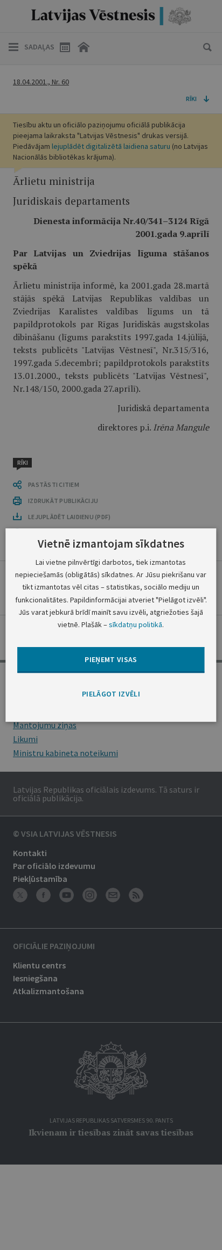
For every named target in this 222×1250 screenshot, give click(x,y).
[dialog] (110, 625)
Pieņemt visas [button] (111, 659)
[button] (111, 694)
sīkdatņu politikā (135, 624)
